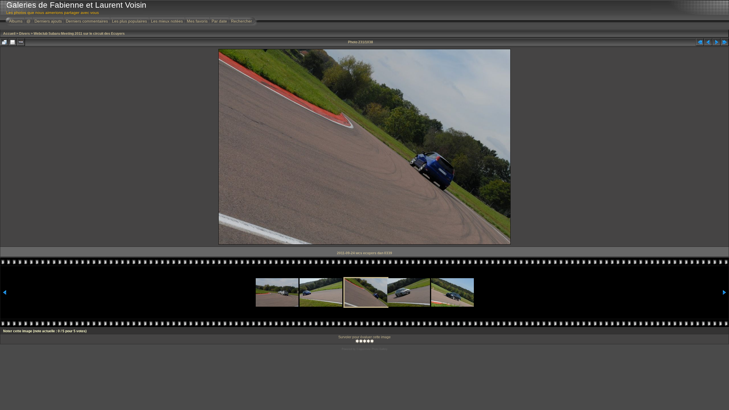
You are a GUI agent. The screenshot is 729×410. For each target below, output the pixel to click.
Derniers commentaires (87, 21)
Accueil (9, 34)
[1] (357, 341)
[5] (372, 341)
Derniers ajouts (48, 21)
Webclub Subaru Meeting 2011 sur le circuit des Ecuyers (79, 34)
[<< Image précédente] (708, 42)
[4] (368, 341)
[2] (361, 341)
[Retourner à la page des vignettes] (4, 42)
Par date (219, 21)
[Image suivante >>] (716, 42)
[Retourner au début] (700, 42)
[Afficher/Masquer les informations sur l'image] (13, 42)
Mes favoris (197, 21)
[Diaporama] (21, 42)
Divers (24, 34)
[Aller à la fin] (725, 42)
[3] (364, 341)
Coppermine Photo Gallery (372, 349)
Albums (15, 21)
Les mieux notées (167, 21)
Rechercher (241, 21)
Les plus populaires (129, 21)
